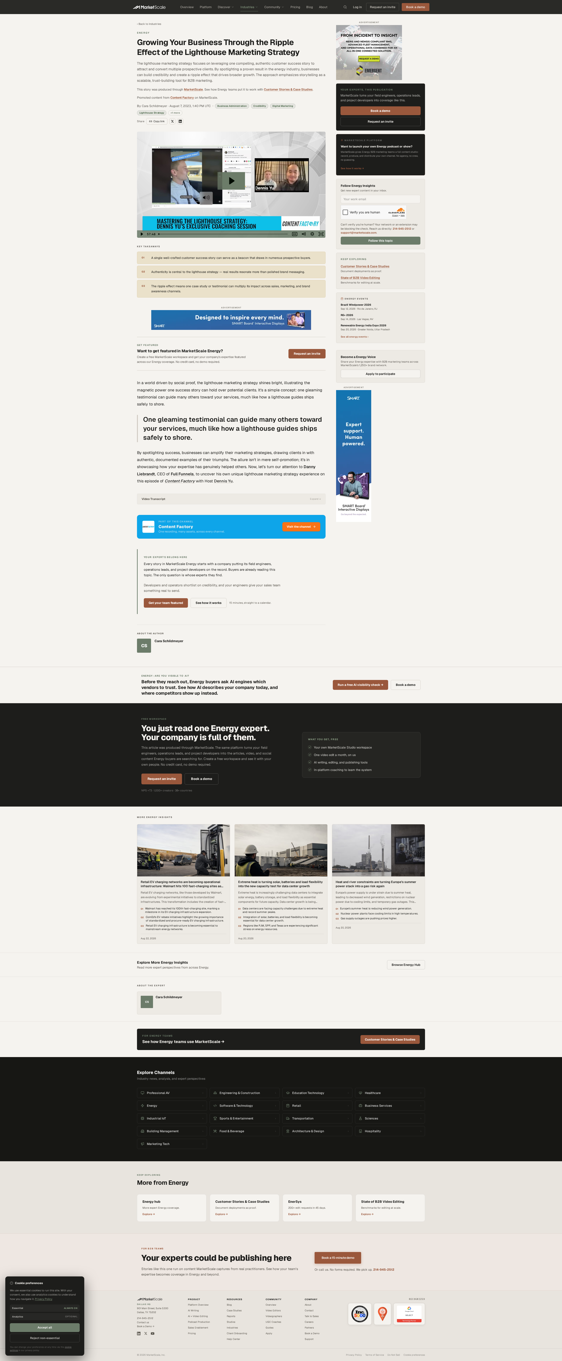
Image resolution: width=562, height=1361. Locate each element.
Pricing (295, 7)
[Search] (345, 7)
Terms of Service (374, 1354)
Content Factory (182, 98)
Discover (224, 7)
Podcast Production (199, 1321)
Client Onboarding (237, 1333)
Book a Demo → (145, 1326)
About (323, 7)
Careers (309, 1321)
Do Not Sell (393, 1354)
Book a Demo (312, 1333)
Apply (269, 1333)
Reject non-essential (45, 1338)
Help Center (233, 1339)
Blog (309, 7)
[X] (145, 1333)
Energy (143, 32)
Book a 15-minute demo (338, 1258)
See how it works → (352, 168)
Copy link (159, 121)
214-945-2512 (402, 229)
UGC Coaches (273, 1321)
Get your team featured (166, 603)
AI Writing (193, 1310)
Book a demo (380, 111)
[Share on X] (172, 121)
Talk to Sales (312, 1316)
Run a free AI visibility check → (360, 685)
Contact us (143, 1322)
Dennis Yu (223, 480)
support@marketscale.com (358, 232)
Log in (357, 7)
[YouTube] (152, 1333)
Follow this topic (380, 241)
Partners (309, 1327)
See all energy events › (354, 336)
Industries (247, 7)
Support (309, 1339)
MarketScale (193, 89)
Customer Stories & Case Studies (288, 89)
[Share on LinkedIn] (180, 121)
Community (272, 7)
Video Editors (273, 1310)
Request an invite (382, 7)
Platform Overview (198, 1304)
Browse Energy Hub (406, 965)
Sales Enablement (198, 1327)
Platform (206, 7)
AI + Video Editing (198, 1316)
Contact (309, 1310)
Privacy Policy (354, 1354)
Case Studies (234, 1310)
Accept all (45, 1327)
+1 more (175, 112)
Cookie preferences (414, 1354)
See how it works (209, 603)
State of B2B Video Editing (360, 278)
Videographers (274, 1316)
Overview (187, 7)
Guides (270, 1327)
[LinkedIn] (138, 1333)
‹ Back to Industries (149, 24)
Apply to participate (380, 374)
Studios (231, 1321)
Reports (231, 1316)
